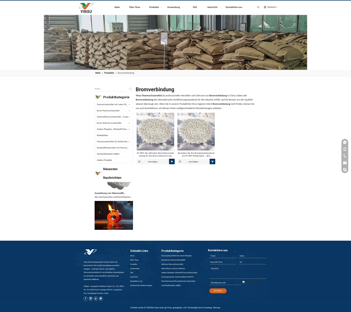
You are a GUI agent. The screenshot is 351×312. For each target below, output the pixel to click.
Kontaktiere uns (136, 281)
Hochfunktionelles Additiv (108, 154)
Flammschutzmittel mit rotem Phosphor (114, 104)
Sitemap (216, 308)
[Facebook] (85, 298)
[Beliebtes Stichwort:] (258, 7)
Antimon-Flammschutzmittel (172, 264)
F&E (131, 273)
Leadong (208, 308)
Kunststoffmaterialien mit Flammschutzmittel (115, 148)
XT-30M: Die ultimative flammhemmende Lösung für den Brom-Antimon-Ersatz (155, 154)
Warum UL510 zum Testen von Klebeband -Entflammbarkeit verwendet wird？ (110, 229)
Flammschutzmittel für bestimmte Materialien (115, 142)
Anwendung (134, 269)
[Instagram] (101, 298)
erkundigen (153, 162)
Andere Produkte (104, 160)
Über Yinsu (134, 260)
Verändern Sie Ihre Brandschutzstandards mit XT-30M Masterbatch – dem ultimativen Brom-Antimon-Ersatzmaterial (196, 154)
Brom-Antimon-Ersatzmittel (109, 123)
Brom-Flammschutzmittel (108, 111)
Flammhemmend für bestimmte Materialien (178, 281)
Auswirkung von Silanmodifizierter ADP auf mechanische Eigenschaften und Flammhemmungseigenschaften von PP (110, 189)
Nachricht (134, 277)
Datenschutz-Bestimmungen (141, 286)
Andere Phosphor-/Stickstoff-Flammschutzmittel (115, 129)
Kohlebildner (102, 135)
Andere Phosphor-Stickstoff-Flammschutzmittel (179, 273)
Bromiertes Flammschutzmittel (173, 260)
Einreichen (218, 291)
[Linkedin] (91, 298)
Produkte (133, 264)
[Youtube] (96, 298)
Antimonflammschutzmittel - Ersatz (112, 117)
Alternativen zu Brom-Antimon (173, 269)
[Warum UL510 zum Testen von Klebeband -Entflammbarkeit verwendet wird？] (114, 225)
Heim (132, 256)
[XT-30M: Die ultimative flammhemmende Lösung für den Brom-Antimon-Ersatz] (155, 131)
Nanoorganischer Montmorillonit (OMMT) (177, 277)
